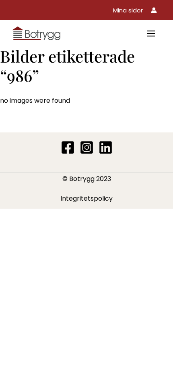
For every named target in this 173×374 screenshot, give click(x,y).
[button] (128, 10)
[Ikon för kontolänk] (154, 10)
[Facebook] (68, 147)
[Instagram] (87, 147)
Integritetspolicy (86, 198)
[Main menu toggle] (151, 33)
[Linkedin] (106, 147)
